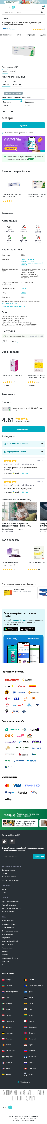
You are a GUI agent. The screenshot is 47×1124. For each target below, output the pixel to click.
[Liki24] (7, 1107)
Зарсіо (23, 288)
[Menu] (3, 7)
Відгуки (43, 35)
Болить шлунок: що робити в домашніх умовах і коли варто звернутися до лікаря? (16, 524)
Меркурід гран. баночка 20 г (13, 375)
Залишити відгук (23, 429)
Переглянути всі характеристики (13, 306)
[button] (12, 103)
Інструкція (30, 35)
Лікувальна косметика (10, 931)
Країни (4, 892)
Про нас (4, 889)
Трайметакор (18, 589)
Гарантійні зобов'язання (10, 901)
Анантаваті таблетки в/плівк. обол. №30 (11, 564)
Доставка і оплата (8, 870)
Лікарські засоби (8, 921)
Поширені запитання (9, 877)
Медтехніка (6, 938)
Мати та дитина (7, 944)
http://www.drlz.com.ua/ (9, 303)
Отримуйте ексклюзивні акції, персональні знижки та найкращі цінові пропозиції (23, 849)
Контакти (5, 873)
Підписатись (39, 856)
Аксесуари (5, 961)
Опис (19, 35)
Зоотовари (5, 955)
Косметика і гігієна (8, 924)
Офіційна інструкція (10, 341)
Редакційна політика (9, 905)
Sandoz (12, 29)
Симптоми (5, 965)
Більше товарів (8, 213)
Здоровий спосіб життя (10, 958)
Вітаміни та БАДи (8, 927)
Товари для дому (8, 948)
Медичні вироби (7, 934)
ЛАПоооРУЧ (6, 951)
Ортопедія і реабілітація (10, 941)
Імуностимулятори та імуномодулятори (29, 260)
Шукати (42, 12)
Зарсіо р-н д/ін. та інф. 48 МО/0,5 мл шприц (12, 195)
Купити (23, 125)
